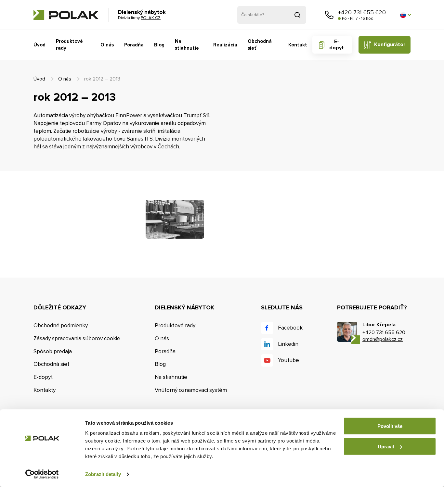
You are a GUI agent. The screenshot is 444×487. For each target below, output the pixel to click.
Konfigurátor (389, 44)
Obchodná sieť (260, 44)
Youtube (288, 360)
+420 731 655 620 (362, 12)
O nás (107, 45)
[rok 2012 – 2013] (175, 219)
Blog (159, 45)
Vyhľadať (297, 15)
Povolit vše (389, 426)
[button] (405, 15)
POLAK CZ (65, 15)
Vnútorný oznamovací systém (191, 390)
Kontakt (297, 45)
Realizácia (225, 45)
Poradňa (134, 45)
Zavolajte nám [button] (329, 15)
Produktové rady (69, 44)
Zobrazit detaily (103, 474)
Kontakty (44, 390)
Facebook (290, 327)
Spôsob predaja (52, 351)
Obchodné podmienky (60, 325)
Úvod (39, 45)
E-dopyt (336, 44)
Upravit (386, 446)
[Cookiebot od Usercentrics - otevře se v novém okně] (42, 474)
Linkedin (288, 344)
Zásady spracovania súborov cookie (76, 338)
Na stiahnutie (187, 44)
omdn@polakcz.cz (382, 339)
